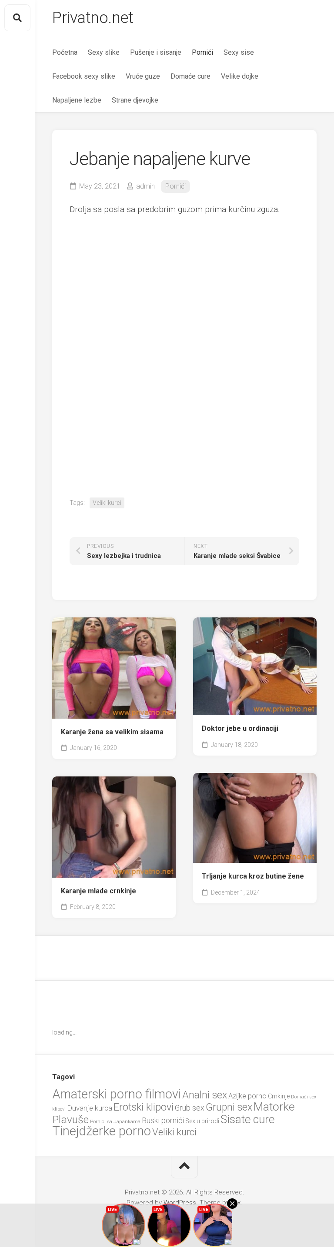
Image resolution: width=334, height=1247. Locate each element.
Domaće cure (190, 76)
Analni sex (204, 1095)
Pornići (202, 52)
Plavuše (70, 1119)
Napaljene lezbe (76, 100)
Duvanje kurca (89, 1108)
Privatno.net (92, 18)
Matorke (274, 1106)
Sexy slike (104, 52)
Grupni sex (229, 1107)
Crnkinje (279, 1096)
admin (145, 186)
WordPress (180, 1203)
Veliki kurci (107, 502)
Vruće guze (143, 76)
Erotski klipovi (144, 1107)
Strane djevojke (135, 100)
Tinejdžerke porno (101, 1131)
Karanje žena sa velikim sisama (112, 732)
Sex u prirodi (202, 1121)
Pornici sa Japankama (115, 1121)
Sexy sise (239, 52)
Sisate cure (247, 1119)
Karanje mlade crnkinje (98, 891)
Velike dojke (239, 76)
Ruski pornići (163, 1120)
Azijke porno (247, 1096)
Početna (64, 52)
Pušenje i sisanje (155, 52)
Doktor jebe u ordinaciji (240, 728)
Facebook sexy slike (83, 76)
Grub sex (189, 1107)
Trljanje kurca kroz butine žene (253, 876)
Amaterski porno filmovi (116, 1094)
